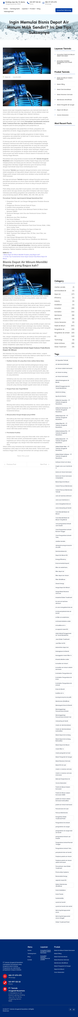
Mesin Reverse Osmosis (64, 94)
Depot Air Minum (62, 110)
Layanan (25, 9)
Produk (32, 9)
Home (6, 9)
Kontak (30, 960)
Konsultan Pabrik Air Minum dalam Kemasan (66, 55)
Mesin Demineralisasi (64, 89)
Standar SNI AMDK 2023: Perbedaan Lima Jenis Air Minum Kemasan (65, 246)
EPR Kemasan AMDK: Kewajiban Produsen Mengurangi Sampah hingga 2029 (63, 171)
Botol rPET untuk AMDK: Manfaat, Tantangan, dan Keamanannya (64, 156)
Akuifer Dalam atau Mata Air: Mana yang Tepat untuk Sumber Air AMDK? (65, 201)
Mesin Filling (61, 84)
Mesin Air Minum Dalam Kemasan (64, 78)
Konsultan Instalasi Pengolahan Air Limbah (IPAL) (64, 62)
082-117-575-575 (14, 975)
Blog (38, 9)
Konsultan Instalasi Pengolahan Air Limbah (45, 958)
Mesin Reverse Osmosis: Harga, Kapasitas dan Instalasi (63, 216)
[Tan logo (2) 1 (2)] (14, 953)
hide (10, 252)
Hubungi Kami (9, 11)
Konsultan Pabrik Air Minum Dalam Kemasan (45, 951)
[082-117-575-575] (5, 976)
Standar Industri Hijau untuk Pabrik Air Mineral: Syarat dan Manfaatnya (65, 186)
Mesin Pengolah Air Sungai (65, 104)
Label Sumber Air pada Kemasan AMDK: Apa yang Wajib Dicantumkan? (64, 231)
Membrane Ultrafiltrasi (64, 99)
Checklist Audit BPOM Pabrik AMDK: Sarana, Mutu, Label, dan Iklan (65, 261)
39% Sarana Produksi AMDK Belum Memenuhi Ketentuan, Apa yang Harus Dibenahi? (64, 276)
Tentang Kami (15, 9)
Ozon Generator (59, 972)
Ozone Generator (63, 115)
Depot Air (7, 77)
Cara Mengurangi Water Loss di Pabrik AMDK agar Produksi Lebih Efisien (64, 141)
